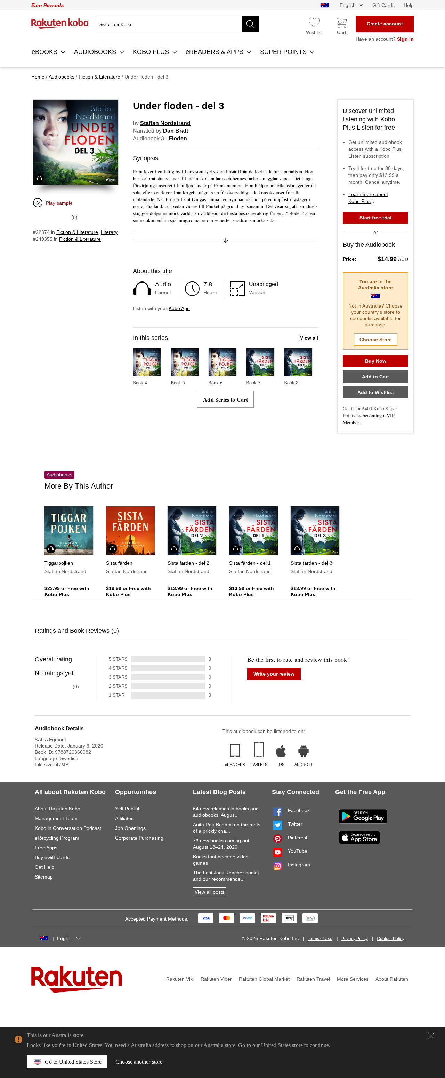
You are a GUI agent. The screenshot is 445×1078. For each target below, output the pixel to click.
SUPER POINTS (284, 51)
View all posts (210, 892)
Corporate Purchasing (139, 838)
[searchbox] (177, 24)
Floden (178, 138)
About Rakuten (391, 979)
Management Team (56, 818)
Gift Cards (383, 5)
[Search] (250, 24)
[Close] (431, 1035)
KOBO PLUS (152, 51)
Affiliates (124, 818)
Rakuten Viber (216, 979)
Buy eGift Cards (52, 857)
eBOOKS (45, 51)
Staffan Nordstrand (165, 123)
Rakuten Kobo (60, 24)
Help (409, 5)
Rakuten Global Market (264, 979)
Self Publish (128, 808)
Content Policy (390, 938)
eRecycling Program (57, 838)
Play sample (59, 203)
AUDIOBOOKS (96, 51)
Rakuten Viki (180, 979)
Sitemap (44, 877)
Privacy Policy (354, 938)
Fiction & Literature (77, 232)
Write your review (273, 674)
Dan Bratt (175, 131)
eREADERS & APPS (215, 51)
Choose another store (138, 1062)
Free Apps (46, 847)
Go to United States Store (73, 1062)
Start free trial (375, 217)
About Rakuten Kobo (57, 808)
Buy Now (375, 361)
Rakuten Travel (313, 979)
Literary (109, 232)
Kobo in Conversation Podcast (68, 828)
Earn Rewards (47, 5)
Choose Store (375, 339)
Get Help (44, 867)
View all (309, 338)
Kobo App (179, 308)
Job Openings (130, 828)
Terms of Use (320, 938)
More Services (353, 979)
